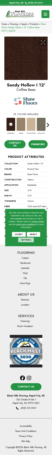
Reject (33, 234)
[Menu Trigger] (45, 14)
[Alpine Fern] (41, 124)
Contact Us (15, 144)
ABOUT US (26, 294)
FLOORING (26, 252)
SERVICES (26, 315)
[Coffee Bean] (11, 124)
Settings (26, 240)
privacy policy (38, 221)
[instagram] (29, 378)
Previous (4, 123)
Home (4, 24)
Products (34, 24)
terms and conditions (25, 224)
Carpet (23, 24)
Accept (19, 234)
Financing (38, 144)
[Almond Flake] (31, 124)
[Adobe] (21, 124)
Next (47, 123)
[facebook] (22, 378)
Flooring (14, 24)
